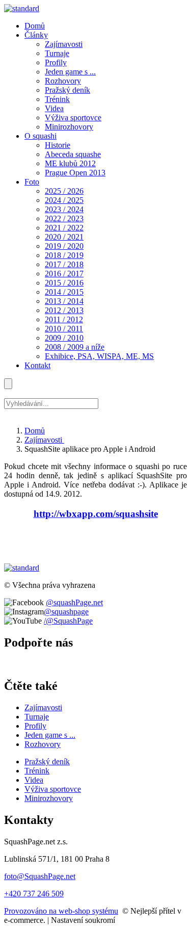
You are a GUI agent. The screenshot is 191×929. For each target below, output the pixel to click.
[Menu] (8, 383)
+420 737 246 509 (34, 893)
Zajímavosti (44, 439)
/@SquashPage (68, 620)
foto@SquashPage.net (39, 876)
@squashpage (66, 611)
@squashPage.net (74, 602)
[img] (21, 8)
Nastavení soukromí (83, 920)
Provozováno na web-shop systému (61, 911)
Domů (34, 430)
